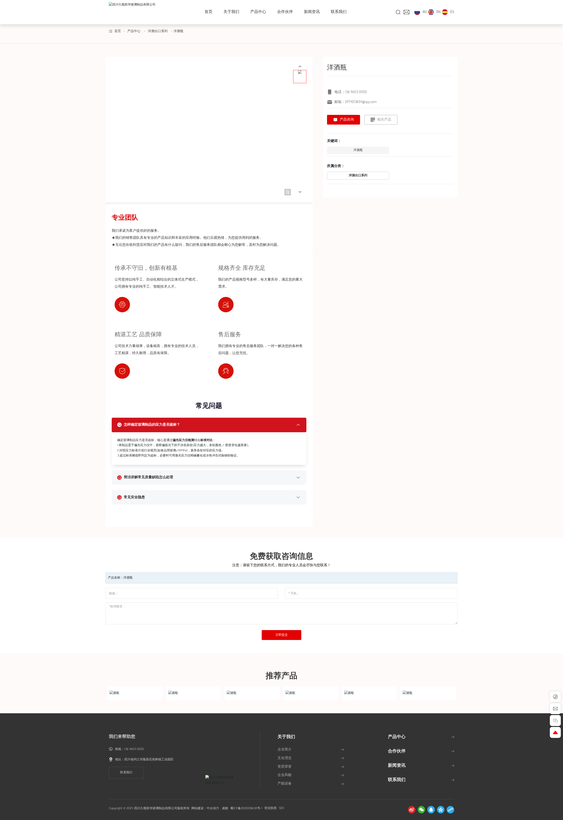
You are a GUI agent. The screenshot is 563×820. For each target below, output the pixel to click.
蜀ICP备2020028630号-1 (246, 808)
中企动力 (213, 808)
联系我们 (126, 772)
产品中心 (134, 31)
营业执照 (270, 808)
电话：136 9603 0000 (351, 92)
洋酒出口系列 (158, 31)
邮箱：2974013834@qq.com (356, 102)
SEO (281, 808)
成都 (225, 808)
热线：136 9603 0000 (129, 749)
